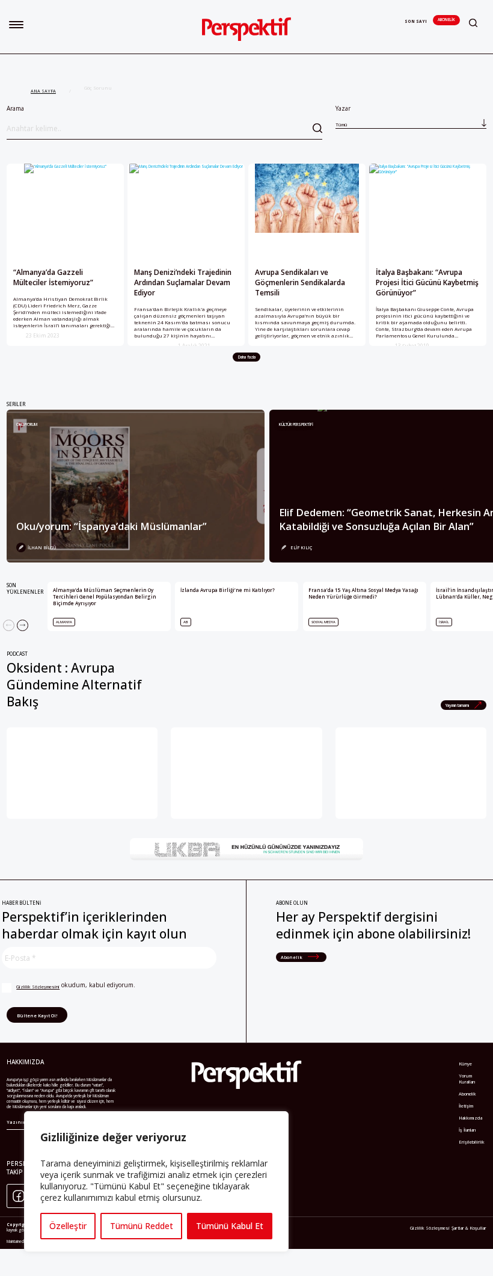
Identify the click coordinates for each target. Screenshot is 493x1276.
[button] (16, 24)
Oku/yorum (27, 424)
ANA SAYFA (43, 91)
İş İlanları (467, 1130)
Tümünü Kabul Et (229, 1225)
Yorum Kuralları (467, 1079)
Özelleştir (68, 1225)
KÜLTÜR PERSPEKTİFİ (296, 424)
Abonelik (446, 19)
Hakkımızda (470, 1118)
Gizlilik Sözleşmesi (430, 1228)
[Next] (22, 625)
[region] (156, 1181)
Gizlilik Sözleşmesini (38, 987)
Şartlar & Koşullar (469, 1228)
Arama (15, 108)
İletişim (466, 1106)
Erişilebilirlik (472, 1142)
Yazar (343, 116)
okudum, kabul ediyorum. (75, 985)
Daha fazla (247, 357)
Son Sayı (416, 21)
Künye (465, 1064)
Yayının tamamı (458, 705)
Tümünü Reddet (141, 1225)
